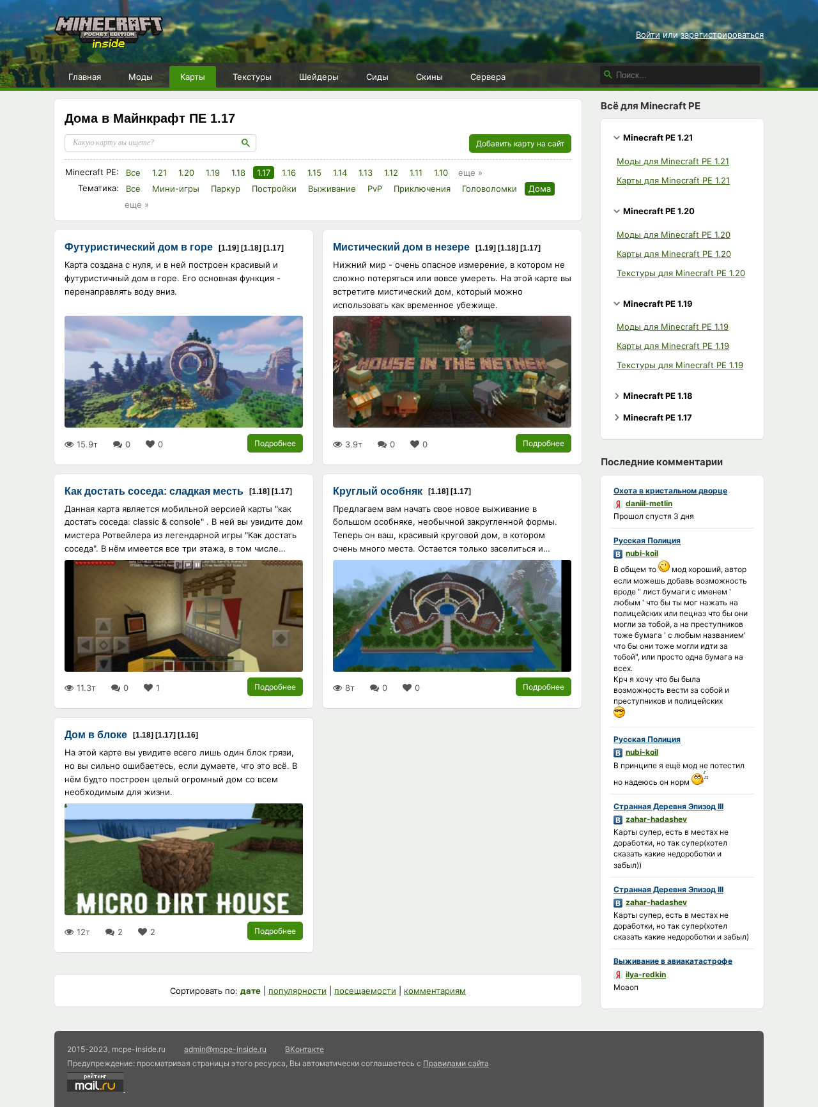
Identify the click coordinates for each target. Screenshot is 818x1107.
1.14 (340, 172)
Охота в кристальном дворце (670, 490)
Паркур (225, 188)
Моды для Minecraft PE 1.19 (673, 326)
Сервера (487, 77)
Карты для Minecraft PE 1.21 (673, 180)
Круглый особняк (377, 491)
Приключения (422, 188)
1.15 (314, 172)
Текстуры (252, 77)
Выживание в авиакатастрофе (673, 961)
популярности (297, 991)
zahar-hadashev (656, 819)
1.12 (391, 172)
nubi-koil (642, 553)
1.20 (186, 172)
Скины (429, 77)
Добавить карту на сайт (520, 143)
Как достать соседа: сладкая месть (154, 491)
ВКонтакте (304, 1049)
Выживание (332, 188)
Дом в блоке (96, 734)
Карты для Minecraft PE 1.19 (673, 346)
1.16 (289, 172)
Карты (192, 77)
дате (250, 991)
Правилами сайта (456, 1063)
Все (133, 172)
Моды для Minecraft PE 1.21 (673, 161)
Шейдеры (319, 77)
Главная (84, 77)
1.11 (416, 172)
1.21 (159, 172)
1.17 (263, 172)
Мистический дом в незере (401, 247)
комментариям (435, 991)
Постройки (274, 188)
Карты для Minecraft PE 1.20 (674, 254)
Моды (140, 77)
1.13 (366, 172)
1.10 (441, 172)
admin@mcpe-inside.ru (225, 1049)
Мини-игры (175, 188)
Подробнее (275, 443)
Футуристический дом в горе (139, 247)
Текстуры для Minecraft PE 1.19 (680, 365)
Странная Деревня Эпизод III (668, 806)
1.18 (238, 172)
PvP (374, 188)
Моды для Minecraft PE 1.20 (673, 234)
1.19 (213, 172)
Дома (540, 188)
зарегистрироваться (722, 34)
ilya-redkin (646, 974)
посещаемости (365, 991)
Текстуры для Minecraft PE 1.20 (681, 273)
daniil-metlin (649, 503)
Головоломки (489, 188)
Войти (648, 34)
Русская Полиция (647, 540)
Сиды (377, 77)
